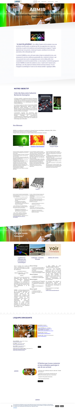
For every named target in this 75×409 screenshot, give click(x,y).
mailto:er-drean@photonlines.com (18, 344)
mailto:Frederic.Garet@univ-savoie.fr (19, 350)
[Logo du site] (18, 1)
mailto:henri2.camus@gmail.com (18, 346)
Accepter (57, 406)
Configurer (15, 407)
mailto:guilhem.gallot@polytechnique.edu (19, 349)
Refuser (62, 406)
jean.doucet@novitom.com (43, 326)
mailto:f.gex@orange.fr (42, 336)
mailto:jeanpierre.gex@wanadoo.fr (44, 333)
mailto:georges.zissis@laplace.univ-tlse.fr (45, 330)
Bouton (39, 346)
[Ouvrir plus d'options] (60, 2)
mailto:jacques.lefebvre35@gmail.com (45, 328)
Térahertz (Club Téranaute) (37, 146)
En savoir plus (40, 381)
